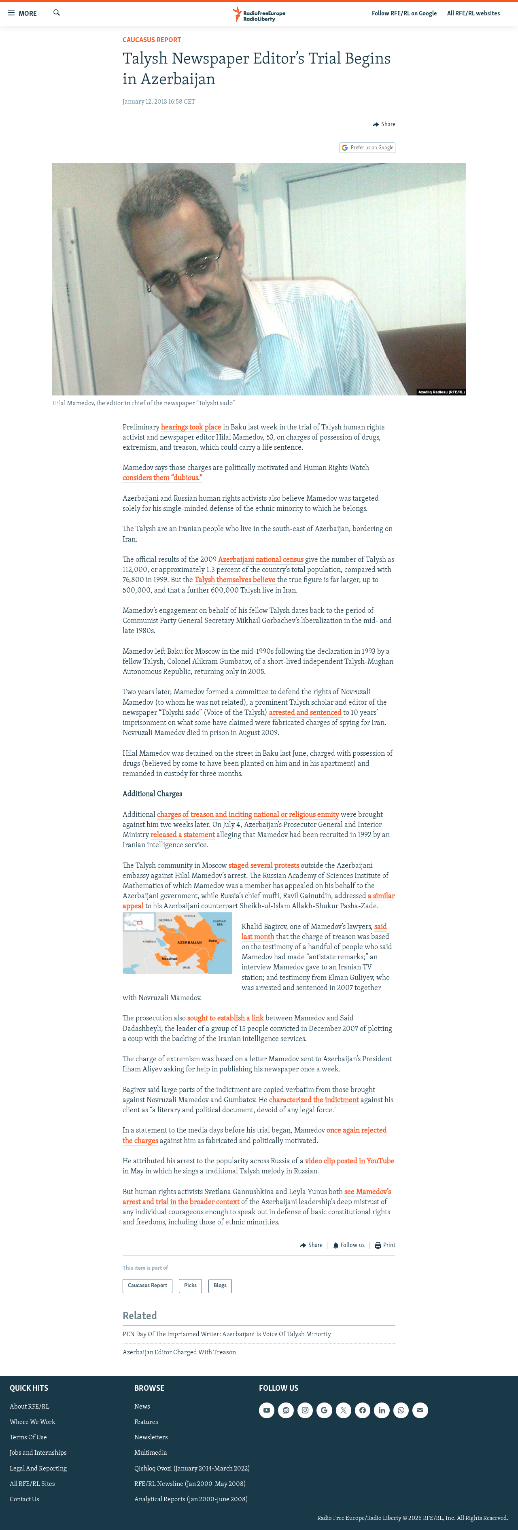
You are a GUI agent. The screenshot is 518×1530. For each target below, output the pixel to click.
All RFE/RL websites (473, 14)
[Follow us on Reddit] (285, 1410)
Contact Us (24, 1499)
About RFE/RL (29, 1407)
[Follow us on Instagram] (305, 1410)
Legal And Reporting (38, 1468)
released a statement (183, 835)
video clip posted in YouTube (350, 1161)
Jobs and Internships (38, 1453)
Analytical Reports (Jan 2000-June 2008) (191, 1499)
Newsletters (151, 1437)
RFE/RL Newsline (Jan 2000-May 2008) (190, 1484)
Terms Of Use (28, 1437)
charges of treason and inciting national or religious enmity (248, 815)
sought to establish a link (225, 1018)
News (142, 1407)
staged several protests (264, 866)
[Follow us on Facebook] (362, 1410)
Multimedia (150, 1453)
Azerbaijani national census (261, 560)
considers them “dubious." (162, 478)
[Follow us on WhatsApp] (401, 1410)
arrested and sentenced (306, 713)
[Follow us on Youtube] (266, 1410)
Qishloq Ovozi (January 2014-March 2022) (192, 1468)
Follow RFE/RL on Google (404, 14)
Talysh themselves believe (236, 580)
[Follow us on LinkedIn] (381, 1410)
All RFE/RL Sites (32, 1484)
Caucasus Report (152, 40)
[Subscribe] (420, 1410)
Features (146, 1422)
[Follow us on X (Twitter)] (343, 1410)
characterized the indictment (314, 1100)
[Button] (384, 124)
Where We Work (32, 1422)
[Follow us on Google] (324, 1410)
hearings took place (191, 427)
